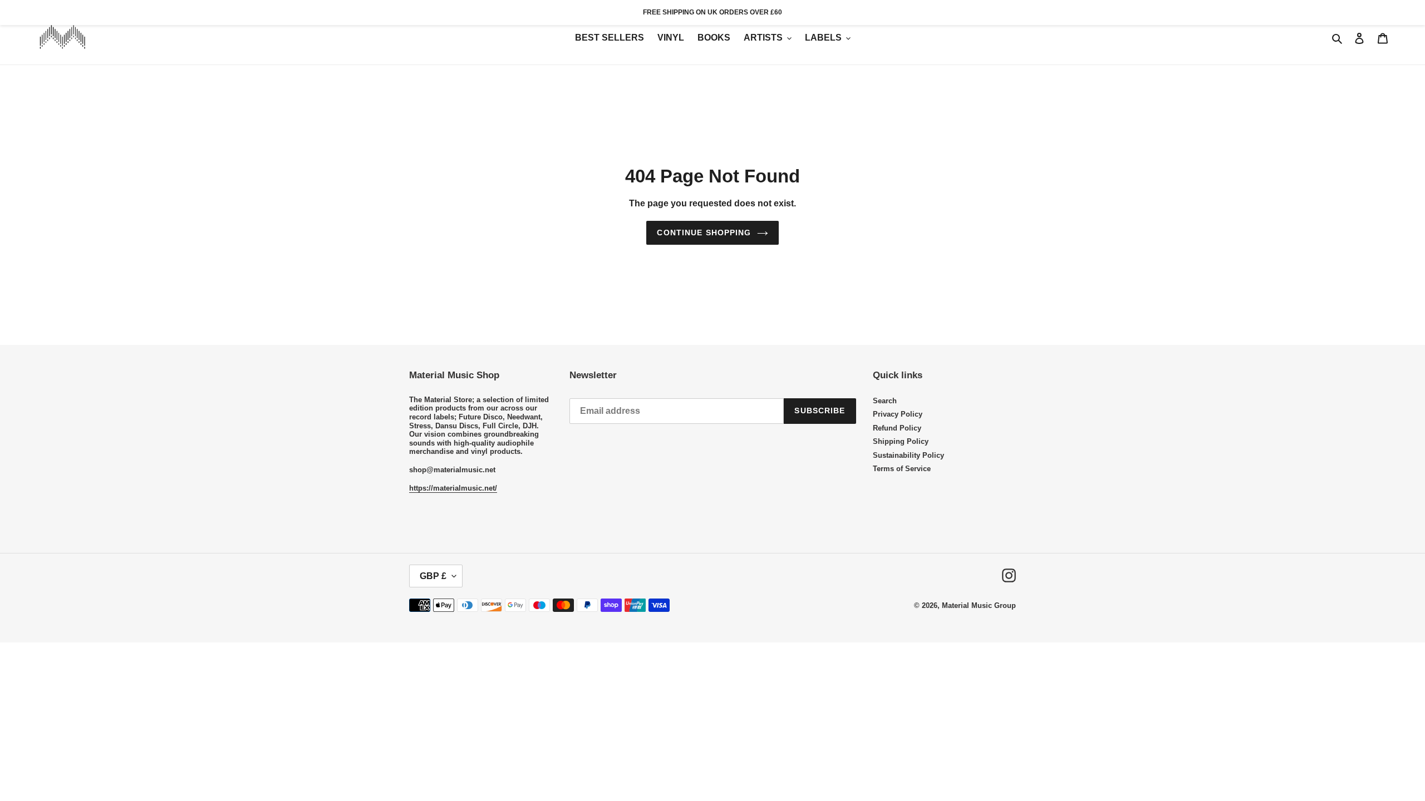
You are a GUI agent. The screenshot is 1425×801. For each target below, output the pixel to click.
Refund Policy (897, 428)
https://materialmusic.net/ (453, 488)
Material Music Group (979, 605)
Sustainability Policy (908, 455)
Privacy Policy (897, 414)
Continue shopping (704, 232)
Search (885, 401)
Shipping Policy (900, 441)
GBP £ (433, 576)
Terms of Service (902, 468)
